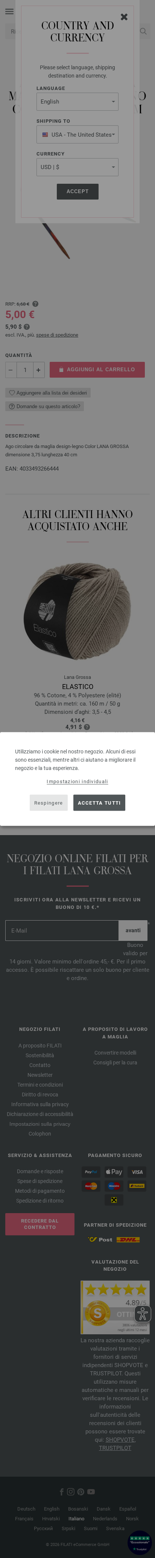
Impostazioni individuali (77, 781)
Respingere (48, 802)
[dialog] (77, 779)
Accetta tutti (99, 802)
